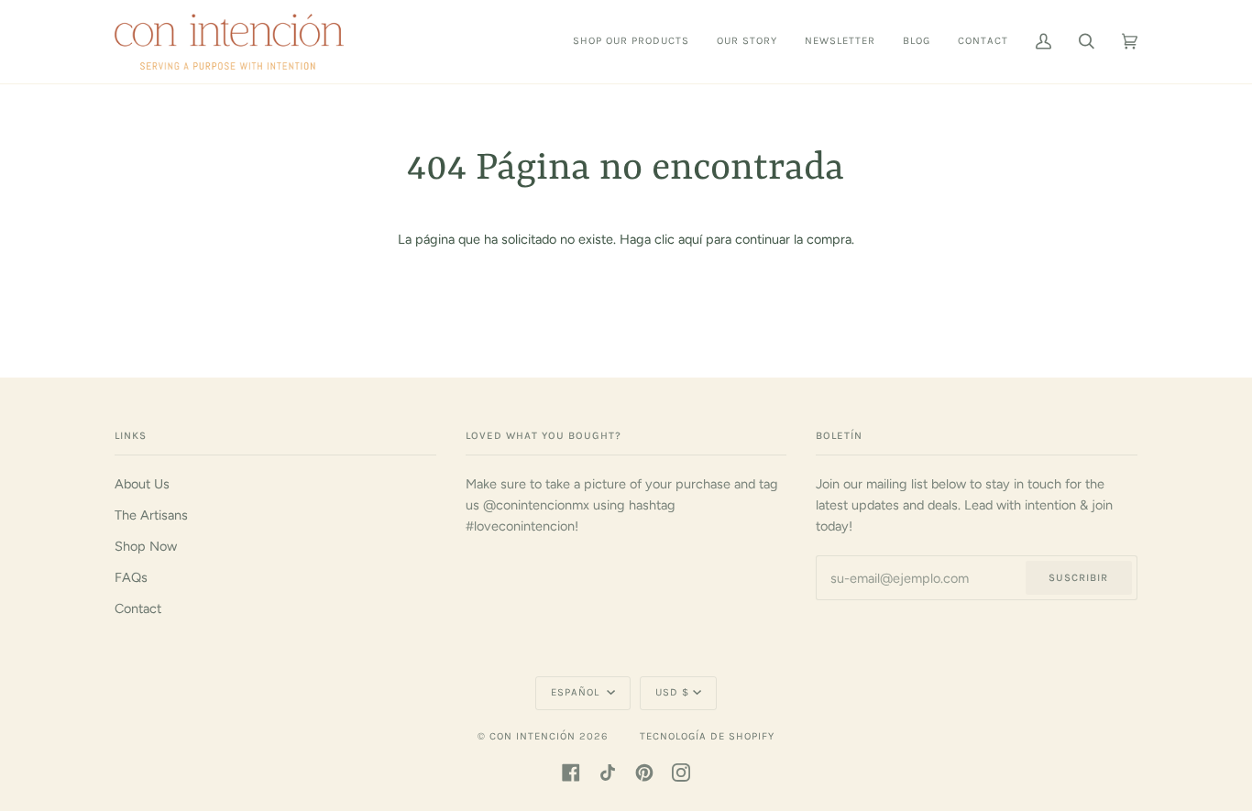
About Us (142, 484)
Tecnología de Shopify (707, 736)
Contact (138, 608)
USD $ (672, 692)
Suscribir (1078, 578)
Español (577, 692)
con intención (532, 736)
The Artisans (151, 515)
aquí (690, 239)
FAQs (131, 577)
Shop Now (146, 546)
